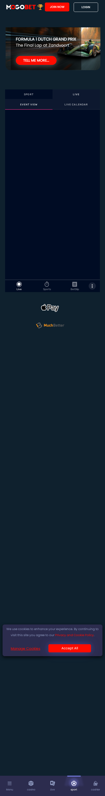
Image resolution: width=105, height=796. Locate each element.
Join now (57, 7)
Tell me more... (36, 60)
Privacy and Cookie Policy (74, 635)
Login (86, 7)
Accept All (69, 648)
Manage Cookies (25, 648)
